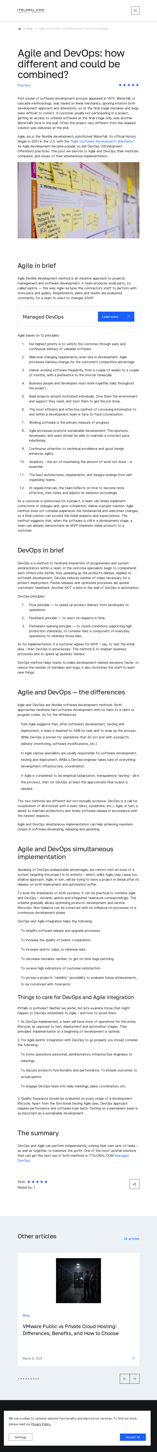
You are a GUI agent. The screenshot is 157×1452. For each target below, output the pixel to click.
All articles (131, 1239)
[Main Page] (19, 28)
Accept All (133, 1437)
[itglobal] (31, 10)
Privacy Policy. (41, 1424)
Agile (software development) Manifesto (102, 141)
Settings (20, 1437)
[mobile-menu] (135, 11)
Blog (29, 28)
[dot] (19, 1378)
